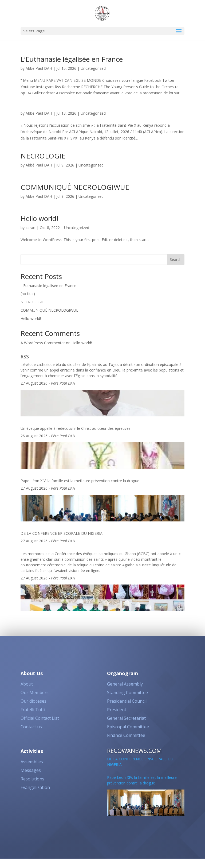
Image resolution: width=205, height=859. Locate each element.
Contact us (31, 727)
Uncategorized (93, 68)
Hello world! (39, 218)
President (116, 710)
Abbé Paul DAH (39, 68)
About (27, 684)
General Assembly (125, 684)
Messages (31, 770)
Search (176, 259)
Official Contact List (40, 718)
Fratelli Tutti (33, 710)
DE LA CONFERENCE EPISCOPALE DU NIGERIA (61, 533)
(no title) (28, 293)
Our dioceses (33, 701)
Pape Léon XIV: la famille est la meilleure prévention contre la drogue (80, 480)
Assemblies (32, 762)
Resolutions (32, 779)
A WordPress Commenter (43, 342)
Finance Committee (126, 735)
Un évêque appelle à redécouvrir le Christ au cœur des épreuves (76, 428)
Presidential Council (127, 701)
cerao (31, 227)
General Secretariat (126, 718)
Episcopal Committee (128, 727)
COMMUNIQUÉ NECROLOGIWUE (75, 187)
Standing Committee (127, 692)
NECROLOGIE (43, 156)
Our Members (35, 692)
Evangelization (35, 787)
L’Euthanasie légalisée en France (72, 59)
